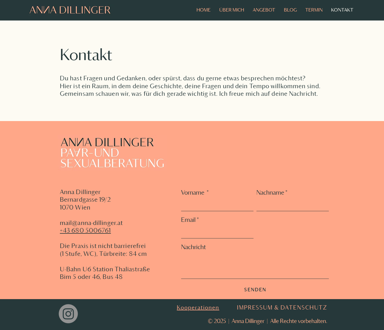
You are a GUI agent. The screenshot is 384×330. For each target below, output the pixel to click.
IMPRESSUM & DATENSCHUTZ (282, 307)
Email (190, 219)
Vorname (195, 192)
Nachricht (193, 247)
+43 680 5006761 (85, 230)
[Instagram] (68, 313)
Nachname (272, 192)
